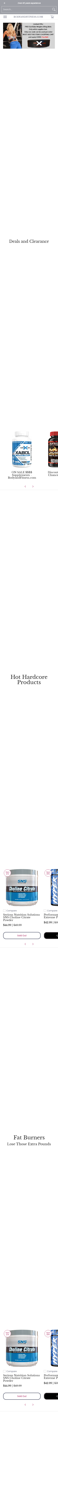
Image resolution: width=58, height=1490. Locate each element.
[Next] (32, 486)
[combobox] (26, 9)
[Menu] (5, 16)
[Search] (53, 9)
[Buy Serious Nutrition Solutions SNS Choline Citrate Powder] (22, 887)
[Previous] (25, 486)
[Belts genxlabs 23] (29, 36)
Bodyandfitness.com (28, 17)
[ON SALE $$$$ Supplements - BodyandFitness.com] (22, 449)
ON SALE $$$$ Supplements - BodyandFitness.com (22, 475)
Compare (11, 910)
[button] (52, 16)
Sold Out (22, 935)
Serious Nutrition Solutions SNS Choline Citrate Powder (21, 917)
